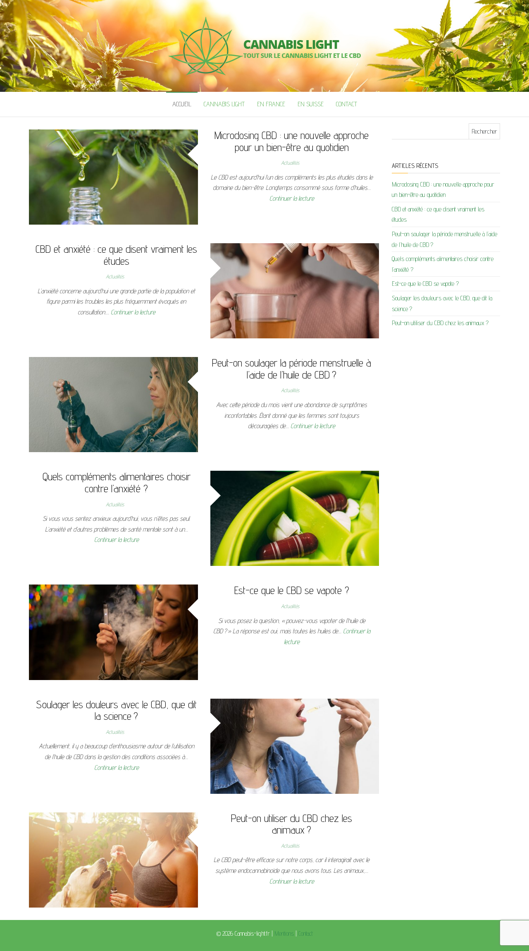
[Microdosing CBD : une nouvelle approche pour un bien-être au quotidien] (113, 176)
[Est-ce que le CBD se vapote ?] (113, 632)
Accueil (181, 104)
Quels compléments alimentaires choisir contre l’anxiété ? (117, 482)
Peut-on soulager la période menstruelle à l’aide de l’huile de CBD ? (291, 368)
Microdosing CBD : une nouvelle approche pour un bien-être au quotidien (291, 141)
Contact (346, 104)
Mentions (284, 933)
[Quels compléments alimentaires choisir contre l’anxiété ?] (294, 518)
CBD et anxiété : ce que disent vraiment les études (116, 254)
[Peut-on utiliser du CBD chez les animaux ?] (113, 859)
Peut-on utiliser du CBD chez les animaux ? (291, 824)
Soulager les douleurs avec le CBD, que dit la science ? (116, 710)
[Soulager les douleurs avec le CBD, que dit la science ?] (294, 746)
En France (271, 104)
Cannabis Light (224, 104)
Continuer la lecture (291, 198)
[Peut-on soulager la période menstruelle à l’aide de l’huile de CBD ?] (113, 404)
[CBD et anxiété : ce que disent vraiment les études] (294, 290)
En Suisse (311, 104)
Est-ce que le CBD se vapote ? (291, 590)
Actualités (290, 162)
